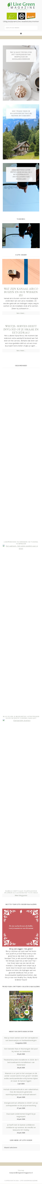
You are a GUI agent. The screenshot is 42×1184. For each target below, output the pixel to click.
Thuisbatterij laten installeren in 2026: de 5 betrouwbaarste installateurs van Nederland (21, 174)
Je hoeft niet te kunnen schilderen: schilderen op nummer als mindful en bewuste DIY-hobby (21, 1127)
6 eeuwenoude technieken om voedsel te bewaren (21, 543)
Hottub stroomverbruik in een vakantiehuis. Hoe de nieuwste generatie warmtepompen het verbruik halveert (21, 1092)
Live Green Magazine (29, 1181)
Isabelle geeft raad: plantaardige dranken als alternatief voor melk (21, 892)
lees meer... (21, 313)
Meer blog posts (21, 895)
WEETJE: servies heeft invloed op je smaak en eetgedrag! (21, 329)
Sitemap (21, 1170)
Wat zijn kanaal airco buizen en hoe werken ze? (21, 292)
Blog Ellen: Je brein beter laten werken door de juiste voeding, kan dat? (21, 717)
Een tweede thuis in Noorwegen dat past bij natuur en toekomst (21, 113)
